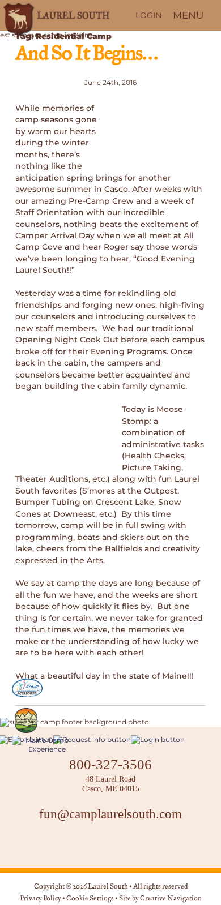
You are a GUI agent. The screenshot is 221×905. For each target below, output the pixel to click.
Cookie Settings (90, 898)
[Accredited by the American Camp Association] (27, 688)
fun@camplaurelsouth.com (110, 814)
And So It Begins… (86, 54)
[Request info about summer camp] (92, 739)
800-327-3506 (110, 764)
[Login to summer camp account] (158, 739)
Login (148, 15)
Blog (139, 845)
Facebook (82, 845)
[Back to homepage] (55, 15)
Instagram (110, 845)
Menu (188, 15)
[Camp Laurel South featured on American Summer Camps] (26, 720)
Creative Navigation (171, 898)
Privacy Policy (40, 898)
